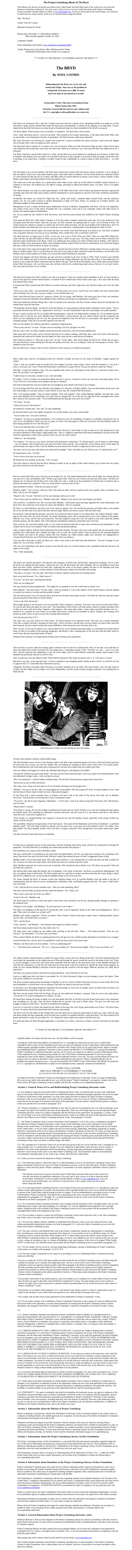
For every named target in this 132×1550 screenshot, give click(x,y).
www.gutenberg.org (63, 12)
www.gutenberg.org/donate (28, 1487)
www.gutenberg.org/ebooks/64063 (57, 45)
